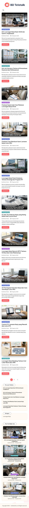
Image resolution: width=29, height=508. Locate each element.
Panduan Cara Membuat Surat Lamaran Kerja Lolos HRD (14, 142)
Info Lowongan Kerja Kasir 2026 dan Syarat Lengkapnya (13, 32)
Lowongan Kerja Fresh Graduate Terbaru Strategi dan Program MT (12, 178)
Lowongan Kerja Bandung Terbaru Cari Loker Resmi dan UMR (14, 361)
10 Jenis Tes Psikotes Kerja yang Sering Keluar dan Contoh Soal (14, 215)
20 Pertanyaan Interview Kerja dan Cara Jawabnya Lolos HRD (14, 288)
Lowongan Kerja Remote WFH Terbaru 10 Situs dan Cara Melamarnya (14, 252)
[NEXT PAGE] (17, 379)
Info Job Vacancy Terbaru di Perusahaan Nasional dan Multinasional (14, 69)
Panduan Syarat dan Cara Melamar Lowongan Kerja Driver (13, 105)
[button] (17, 379)
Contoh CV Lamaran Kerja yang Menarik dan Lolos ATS (14, 325)
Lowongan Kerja (5, 29)
